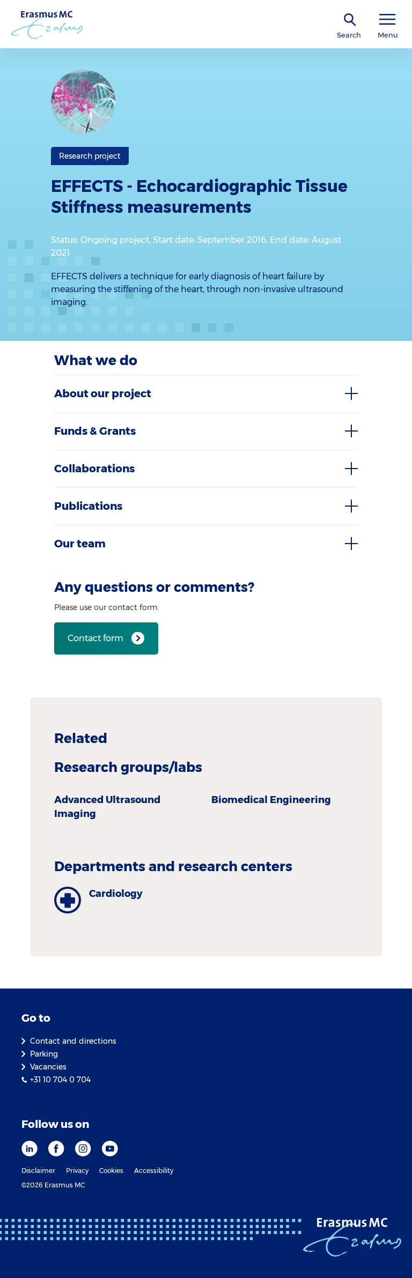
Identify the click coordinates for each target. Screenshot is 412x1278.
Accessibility (153, 1170)
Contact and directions (73, 1041)
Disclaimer (38, 1170)
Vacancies (48, 1067)
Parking (44, 1054)
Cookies (111, 1170)
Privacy (77, 1170)
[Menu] (387, 20)
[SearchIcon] (350, 20)
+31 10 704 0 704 (60, 1079)
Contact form (95, 638)
